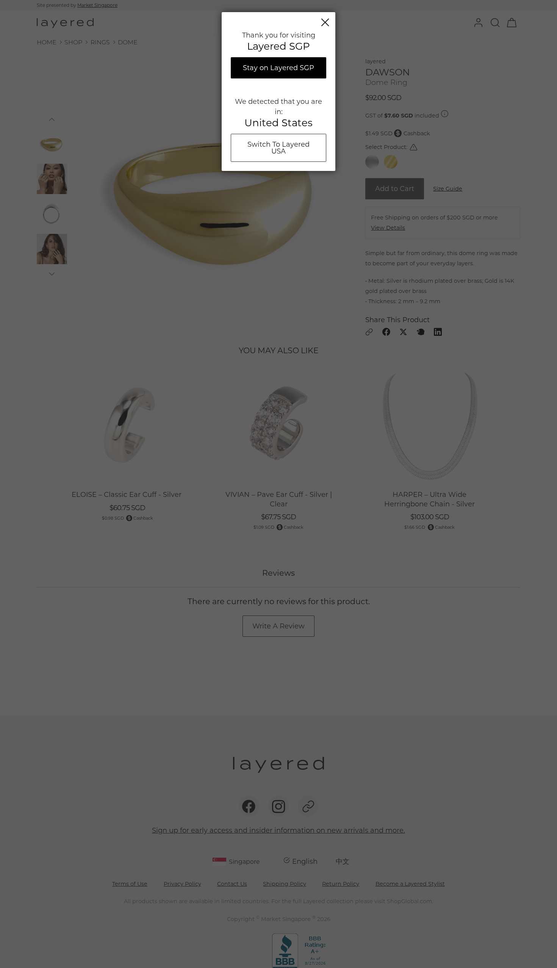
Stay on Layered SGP (278, 68)
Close (325, 22)
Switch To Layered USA (278, 147)
